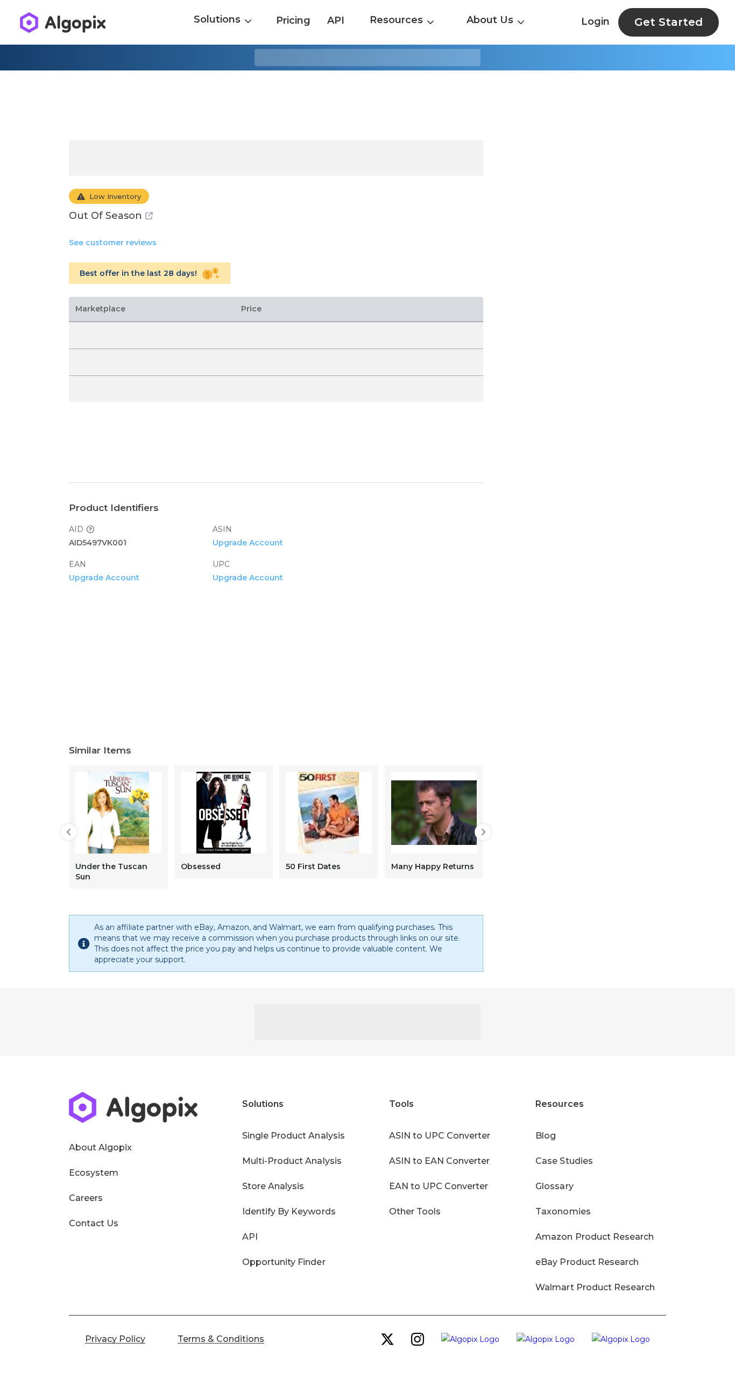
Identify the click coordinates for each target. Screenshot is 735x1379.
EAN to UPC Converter (439, 1186)
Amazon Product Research (594, 1237)
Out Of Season (105, 216)
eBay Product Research (587, 1262)
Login (595, 21)
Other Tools (415, 1211)
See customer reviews (113, 242)
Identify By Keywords (289, 1211)
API (335, 20)
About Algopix (100, 1147)
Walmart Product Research (595, 1287)
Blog (545, 1136)
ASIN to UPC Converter (440, 1136)
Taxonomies (562, 1211)
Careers (86, 1198)
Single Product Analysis (293, 1136)
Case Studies (563, 1161)
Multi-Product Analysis (292, 1161)
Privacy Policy (115, 1339)
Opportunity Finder (284, 1262)
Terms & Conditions (221, 1339)
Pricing (293, 20)
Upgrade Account (248, 543)
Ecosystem (93, 1173)
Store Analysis (273, 1186)
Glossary (554, 1186)
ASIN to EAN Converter (439, 1161)
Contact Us (93, 1223)
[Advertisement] (367, 105)
